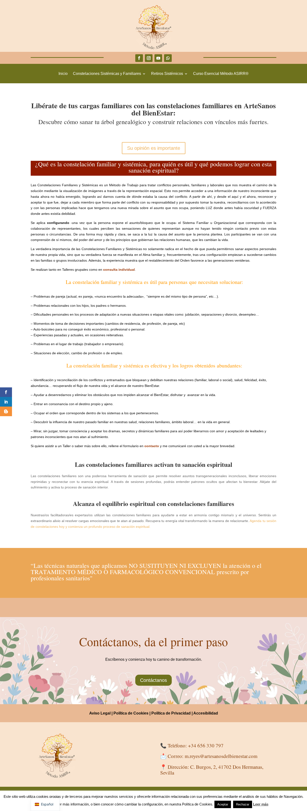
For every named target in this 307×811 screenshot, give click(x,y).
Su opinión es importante (153, 148)
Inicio (63, 74)
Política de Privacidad (171, 713)
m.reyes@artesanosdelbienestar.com (221, 756)
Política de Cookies (130, 713)
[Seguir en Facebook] (139, 58)
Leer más (260, 804)
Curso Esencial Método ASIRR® (220, 74)
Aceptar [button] (222, 804)
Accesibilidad (205, 713)
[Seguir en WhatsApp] (168, 58)
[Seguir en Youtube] (158, 58)
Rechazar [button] (242, 804)
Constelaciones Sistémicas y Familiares (107, 74)
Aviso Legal (100, 713)
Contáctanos (153, 680)
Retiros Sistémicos (167, 74)
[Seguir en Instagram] (149, 58)
